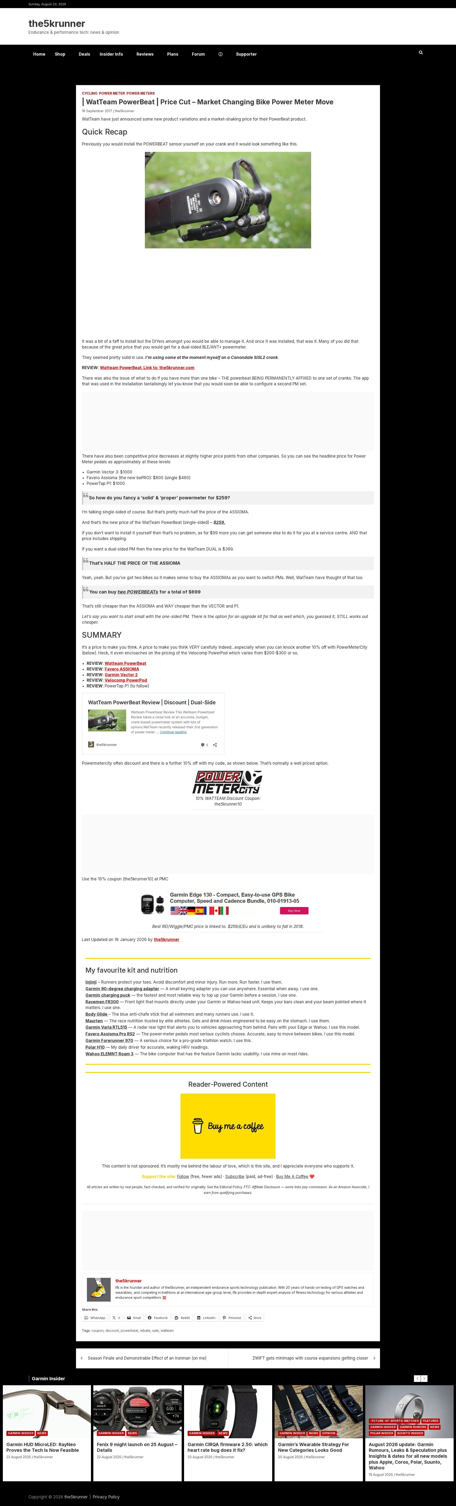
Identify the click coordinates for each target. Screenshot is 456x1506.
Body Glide (97, 1014)
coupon (97, 1330)
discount (112, 1330)
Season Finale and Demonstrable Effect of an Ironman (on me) (147, 1358)
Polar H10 (95, 1047)
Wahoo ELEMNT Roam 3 (109, 1054)
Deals (84, 54)
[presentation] (417, 1378)
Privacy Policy (106, 1497)
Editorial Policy (231, 1187)
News (41, 1433)
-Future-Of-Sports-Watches (394, 1421)
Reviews (145, 54)
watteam (167, 1330)
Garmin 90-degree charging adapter (122, 988)
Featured (430, 1421)
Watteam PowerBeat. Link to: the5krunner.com (147, 367)
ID (164, 1297)
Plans (172, 54)
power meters (141, 93)
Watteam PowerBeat (125, 663)
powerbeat (129, 1330)
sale (155, 1330)
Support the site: (159, 1176)
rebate (145, 1330)
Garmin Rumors (413, 1427)
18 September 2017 (97, 111)
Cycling (89, 93)
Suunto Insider (410, 1433)
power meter (112, 93)
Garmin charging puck (108, 995)
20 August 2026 (200, 1457)
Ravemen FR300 (102, 1001)
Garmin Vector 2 (121, 674)
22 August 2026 (18, 1457)
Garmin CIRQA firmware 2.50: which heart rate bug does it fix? (228, 1447)
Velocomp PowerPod (126, 680)
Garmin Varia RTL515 (106, 1027)
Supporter (246, 54)
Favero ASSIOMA (122, 669)
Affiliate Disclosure (266, 1187)
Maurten (94, 1020)
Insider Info (111, 54)
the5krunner (56, 23)
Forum (198, 54)
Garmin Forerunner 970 (109, 1040)
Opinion (328, 1433)
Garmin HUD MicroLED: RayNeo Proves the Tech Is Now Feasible (42, 1447)
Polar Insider (381, 1433)
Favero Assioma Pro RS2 (110, 1034)
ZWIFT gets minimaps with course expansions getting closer (310, 1358)
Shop (60, 54)
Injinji (91, 982)
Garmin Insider (48, 1378)
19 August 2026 (381, 1474)
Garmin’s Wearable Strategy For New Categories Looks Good (313, 1447)
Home (39, 54)
